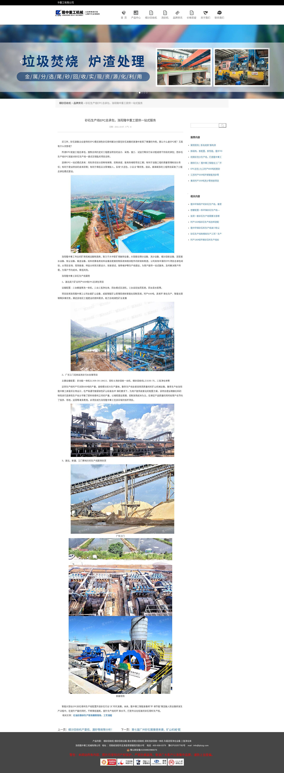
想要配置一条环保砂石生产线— (205, 210)
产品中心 (136, 17)
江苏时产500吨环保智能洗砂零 (205, 175)
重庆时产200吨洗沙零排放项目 (205, 181)
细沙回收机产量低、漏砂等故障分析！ (91, 729)
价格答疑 (191, 17)
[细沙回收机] (77, 16)
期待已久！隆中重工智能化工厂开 (206, 163)
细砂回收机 (65, 103)
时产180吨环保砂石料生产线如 (205, 240)
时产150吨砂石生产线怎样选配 (205, 222)
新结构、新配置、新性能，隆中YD (206, 151)
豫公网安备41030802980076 (143, 750)
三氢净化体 (186, 741)
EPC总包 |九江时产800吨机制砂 (205, 169)
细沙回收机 (151, 17)
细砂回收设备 (120, 741)
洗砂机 (164, 17)
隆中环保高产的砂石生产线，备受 (206, 204)
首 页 (124, 17)
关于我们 (205, 17)
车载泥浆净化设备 (172, 741)
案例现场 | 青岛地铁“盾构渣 (203, 145)
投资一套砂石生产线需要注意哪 (205, 216)
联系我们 (219, 17)
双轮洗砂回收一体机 (154, 741)
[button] (21, 62)
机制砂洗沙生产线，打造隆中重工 (206, 157)
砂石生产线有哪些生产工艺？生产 (206, 234)
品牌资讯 (177, 17)
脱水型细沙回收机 (136, 741)
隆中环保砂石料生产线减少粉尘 (205, 228)
